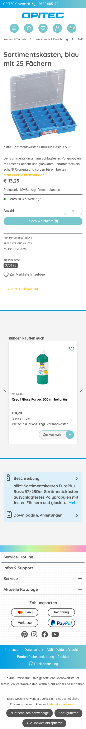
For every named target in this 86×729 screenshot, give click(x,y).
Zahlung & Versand (15, 249)
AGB (50, 650)
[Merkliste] (43, 28)
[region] (43, 390)
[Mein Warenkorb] (71, 28)
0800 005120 (48, 4)
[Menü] (14, 28)
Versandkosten (27, 684)
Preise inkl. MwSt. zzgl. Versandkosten (32, 190)
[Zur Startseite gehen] (43, 15)
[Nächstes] (81, 390)
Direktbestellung (46, 664)
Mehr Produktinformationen (24, 175)
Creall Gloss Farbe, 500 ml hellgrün (39, 399)
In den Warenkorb (40, 221)
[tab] (43, 490)
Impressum (13, 650)
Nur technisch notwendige (29, 713)
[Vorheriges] (4, 390)
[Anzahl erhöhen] (80, 211)
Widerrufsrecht (67, 650)
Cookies (63, 657)
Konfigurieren (68, 713)
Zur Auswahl (52, 435)
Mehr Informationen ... (61, 704)
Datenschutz (34, 650)
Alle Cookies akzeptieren (44, 723)
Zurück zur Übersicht (23, 289)
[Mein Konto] (57, 28)
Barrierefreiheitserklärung (35, 657)
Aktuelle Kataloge (21, 589)
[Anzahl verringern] (66, 211)
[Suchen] (28, 28)
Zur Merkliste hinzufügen (28, 274)
